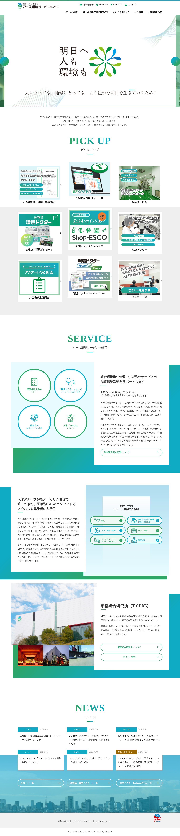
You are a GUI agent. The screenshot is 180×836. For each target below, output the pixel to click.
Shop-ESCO (117, 5)
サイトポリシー (102, 821)
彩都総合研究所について (129, 647)
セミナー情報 (129, 657)
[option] (90, 61)
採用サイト (132, 5)
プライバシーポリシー (82, 821)
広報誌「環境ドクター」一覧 (84, 783)
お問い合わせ (88, 5)
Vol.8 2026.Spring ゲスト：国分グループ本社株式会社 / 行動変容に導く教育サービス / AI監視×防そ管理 (138, 762)
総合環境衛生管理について (95, 12)
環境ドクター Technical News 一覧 (136, 783)
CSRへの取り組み (121, 12)
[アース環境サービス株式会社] (38, 6)
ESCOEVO (103, 5)
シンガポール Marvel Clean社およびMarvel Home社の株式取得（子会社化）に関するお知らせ (89, 740)
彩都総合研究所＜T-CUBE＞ (155, 12)
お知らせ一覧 (27, 783)
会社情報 (139, 12)
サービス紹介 (71, 12)
